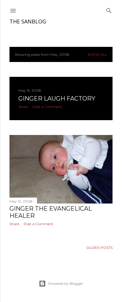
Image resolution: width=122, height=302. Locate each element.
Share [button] (23, 106)
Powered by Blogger (65, 283)
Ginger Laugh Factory (56, 98)
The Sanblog (27, 21)
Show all (97, 54)
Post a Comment (47, 106)
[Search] (109, 9)
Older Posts (99, 247)
